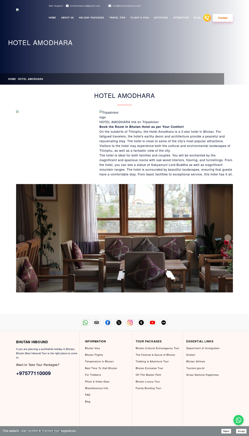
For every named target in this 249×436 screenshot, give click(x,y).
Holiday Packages (91, 17)
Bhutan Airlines (195, 361)
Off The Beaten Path (148, 374)
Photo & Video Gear (97, 381)
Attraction (181, 17)
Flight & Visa (140, 17)
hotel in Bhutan (202, 131)
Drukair (190, 354)
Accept (241, 431)
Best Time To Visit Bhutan (101, 368)
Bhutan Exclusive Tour (149, 368)
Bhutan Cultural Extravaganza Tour (157, 348)
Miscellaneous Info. (97, 388)
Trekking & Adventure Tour (152, 361)
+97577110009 (33, 373)
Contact (222, 18)
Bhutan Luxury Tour (148, 381)
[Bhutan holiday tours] (20, 17)
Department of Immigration (203, 348)
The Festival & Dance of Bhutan (155, 354)
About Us (67, 17)
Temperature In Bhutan (99, 361)
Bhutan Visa (92, 348)
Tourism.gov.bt (195, 368)
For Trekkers (93, 374)
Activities (161, 17)
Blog (197, 17)
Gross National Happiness (202, 374)
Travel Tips (117, 17)
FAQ (87, 394)
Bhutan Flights (94, 354)
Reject (226, 431)
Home (52, 17)
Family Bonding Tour (148, 388)
